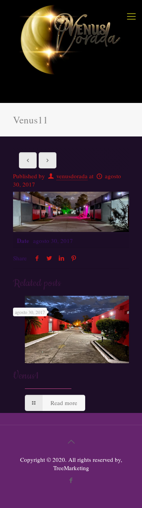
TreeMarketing (71, 468)
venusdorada (72, 176)
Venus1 (25, 376)
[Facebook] (71, 480)
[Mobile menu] (131, 15)
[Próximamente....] (71, 39)
